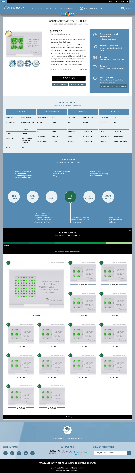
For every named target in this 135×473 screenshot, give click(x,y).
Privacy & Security (48, 463)
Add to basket (61, 84)
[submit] (129, 453)
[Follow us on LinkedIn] (26, 453)
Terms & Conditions (67, 463)
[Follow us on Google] (19, 453)
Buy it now (69, 78)
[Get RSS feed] (32, 453)
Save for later (78, 84)
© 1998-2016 (56, 468)
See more (66, 417)
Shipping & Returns (87, 463)
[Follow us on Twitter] (12, 453)
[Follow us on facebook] (5, 453)
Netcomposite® (71, 470)
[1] (130, 230)
